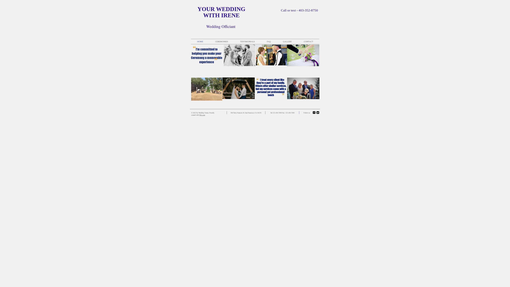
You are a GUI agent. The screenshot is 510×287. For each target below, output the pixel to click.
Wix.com (202, 115)
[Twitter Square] (317, 112)
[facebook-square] (314, 112)
